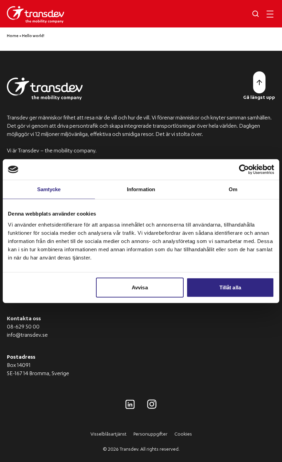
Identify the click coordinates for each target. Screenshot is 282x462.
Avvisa (140, 287)
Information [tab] (141, 189)
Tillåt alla (230, 287)
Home (13, 36)
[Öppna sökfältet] (255, 14)
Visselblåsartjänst (108, 434)
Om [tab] (233, 189)
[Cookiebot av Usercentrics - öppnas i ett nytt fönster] (244, 169)
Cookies (183, 434)
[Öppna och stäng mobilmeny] (270, 14)
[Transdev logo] (35, 14)
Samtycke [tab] (49, 189)
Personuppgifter (150, 434)
